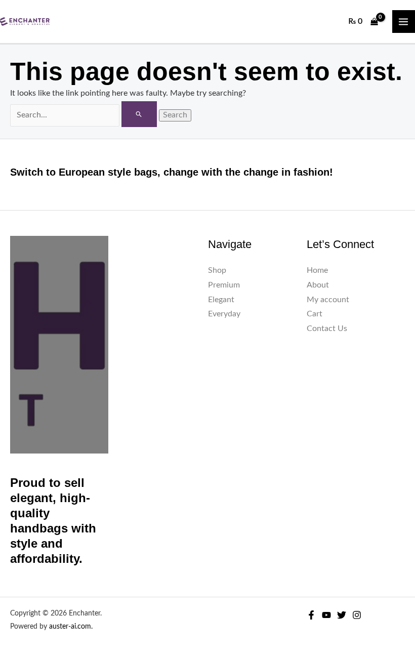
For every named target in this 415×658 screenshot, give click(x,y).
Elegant (221, 300)
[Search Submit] (138, 114)
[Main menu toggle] (403, 21)
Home (317, 270)
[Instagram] (356, 615)
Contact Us (327, 329)
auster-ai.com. (71, 626)
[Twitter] (341, 615)
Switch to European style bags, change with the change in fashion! (171, 172)
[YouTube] (326, 615)
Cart (314, 314)
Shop (217, 270)
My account (328, 300)
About (318, 285)
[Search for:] (84, 115)
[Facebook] (311, 615)
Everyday (224, 314)
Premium (224, 285)
